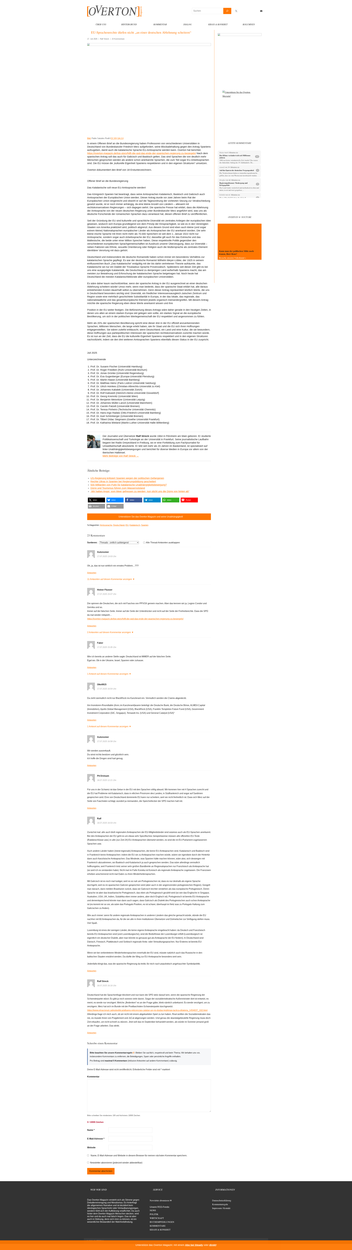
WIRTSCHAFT (157, 1218)
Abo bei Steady (194, 1245)
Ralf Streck (104, 39)
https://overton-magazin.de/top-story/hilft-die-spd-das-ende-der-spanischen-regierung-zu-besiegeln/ (141, 153)
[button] (96, 500)
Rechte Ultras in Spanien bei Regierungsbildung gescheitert (123, 481)
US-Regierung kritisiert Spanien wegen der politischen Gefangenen (127, 478)
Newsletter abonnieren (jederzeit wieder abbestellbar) (116, 1162)
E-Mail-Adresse (95, 1139)
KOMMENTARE (158, 1225)
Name (91, 1130)
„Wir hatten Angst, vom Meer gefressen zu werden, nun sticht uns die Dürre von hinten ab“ (139, 491)
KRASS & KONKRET (160, 1229)
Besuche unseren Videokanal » (232, 257)
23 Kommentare (118, 39)
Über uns (101, 24)
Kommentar (160, 24)
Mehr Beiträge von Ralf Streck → (121, 456)
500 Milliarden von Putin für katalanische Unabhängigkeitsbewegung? (128, 484)
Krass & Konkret (218, 24)
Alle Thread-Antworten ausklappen (163, 542)
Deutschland (118, 525)
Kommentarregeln (220, 1204)
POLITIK (154, 1214)
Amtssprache (106, 525)
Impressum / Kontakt (221, 1208)
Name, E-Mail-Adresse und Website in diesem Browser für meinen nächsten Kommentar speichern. (139, 1155)
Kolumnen (249, 24)
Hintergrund (129, 24)
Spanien (144, 525)
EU (127, 525)
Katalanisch (135, 525)
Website (91, 1147)
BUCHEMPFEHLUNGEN (162, 1221)
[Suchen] (227, 11)
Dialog (187, 24)
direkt (212, 1245)
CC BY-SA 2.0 (117, 138)
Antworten (91, 573)
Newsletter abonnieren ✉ (161, 1200)
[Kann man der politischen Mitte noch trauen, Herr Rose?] (240, 236)
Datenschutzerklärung (221, 1200)
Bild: (89, 138)
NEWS (153, 1210)
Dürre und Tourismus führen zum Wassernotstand (117, 488)
